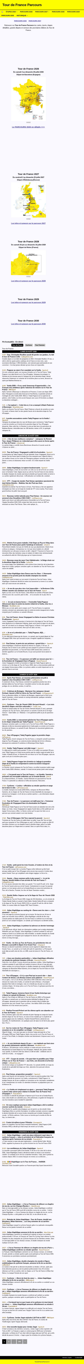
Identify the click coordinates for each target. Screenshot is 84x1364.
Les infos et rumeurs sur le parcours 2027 (28, 223)
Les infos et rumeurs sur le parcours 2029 (28, 302)
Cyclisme (29, 345)
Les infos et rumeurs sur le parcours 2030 (28, 324)
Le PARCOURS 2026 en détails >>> (28, 127)
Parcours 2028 (58, 12)
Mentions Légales (67, 1357)
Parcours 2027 (41, 12)
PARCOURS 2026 (20, 21)
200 (19, 1341)
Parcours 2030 (7, 15)
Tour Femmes (40, 345)
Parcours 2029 (73, 12)
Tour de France (17, 345)
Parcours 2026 (26, 12)
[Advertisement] (28, 47)
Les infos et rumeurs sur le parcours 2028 (28, 281)
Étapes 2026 (11, 12)
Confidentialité (78, 1357)
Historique (21, 15)
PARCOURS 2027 (35, 21)
